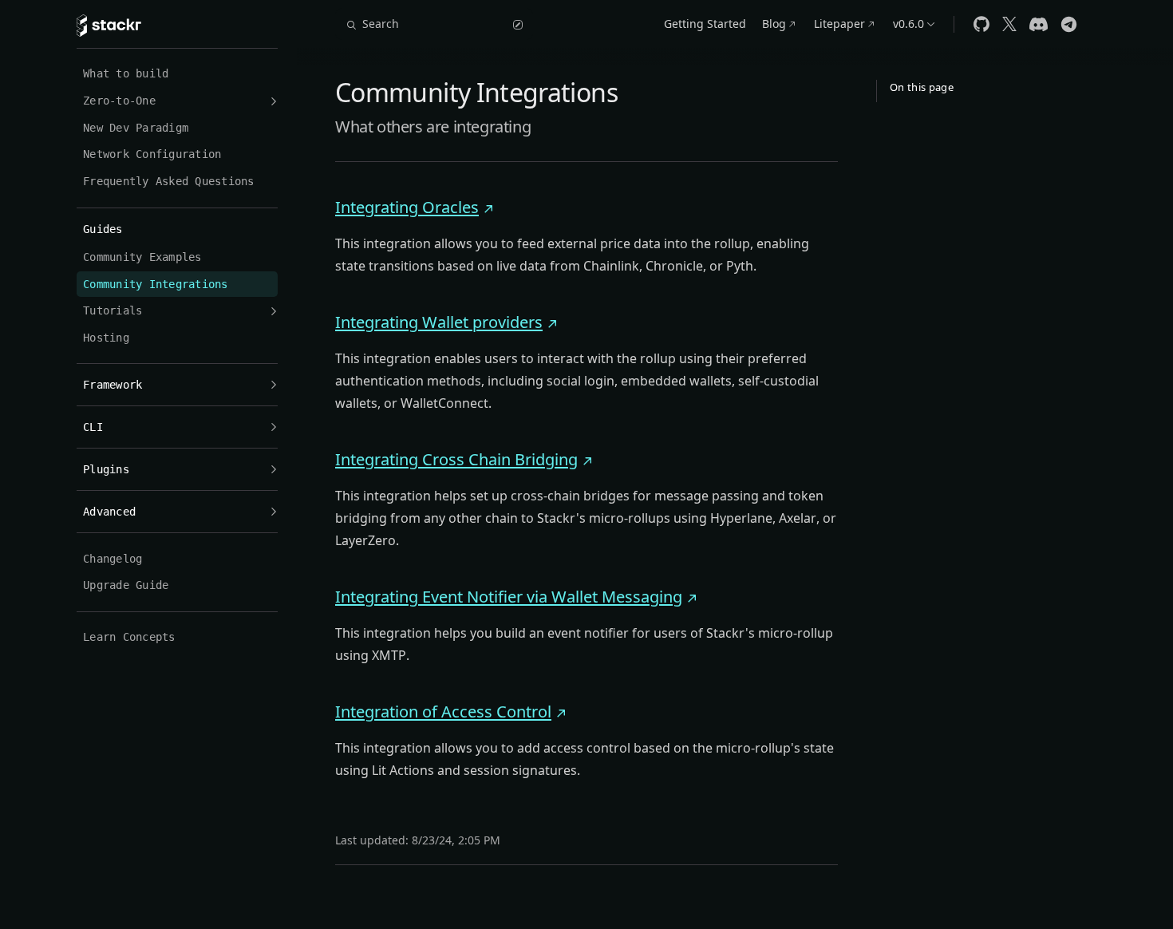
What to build (125, 73)
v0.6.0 (908, 23)
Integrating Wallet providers (439, 322)
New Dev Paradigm (135, 127)
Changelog (112, 558)
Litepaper (839, 23)
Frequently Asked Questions (169, 181)
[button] (177, 101)
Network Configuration (152, 154)
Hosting (106, 337)
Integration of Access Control (443, 711)
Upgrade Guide (125, 585)
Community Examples (142, 257)
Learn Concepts (129, 637)
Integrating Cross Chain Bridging (456, 459)
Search (380, 23)
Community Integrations (155, 284)
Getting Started (705, 23)
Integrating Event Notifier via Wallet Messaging (508, 596)
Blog (774, 23)
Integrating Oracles (407, 207)
